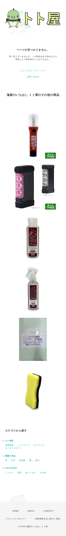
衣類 (19, 472)
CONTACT (48, 511)
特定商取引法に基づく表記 (47, 519)
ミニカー (9, 472)
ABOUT (31, 511)
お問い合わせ (33, 77)
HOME (15, 511)
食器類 (22, 460)
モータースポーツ (13, 448)
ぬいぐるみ (30, 472)
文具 (13, 460)
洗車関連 (9, 445)
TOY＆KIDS (11, 468)
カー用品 (9, 441)
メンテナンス (23, 445)
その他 (43, 472)
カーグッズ (39, 445)
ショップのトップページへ (33, 71)
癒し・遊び (34, 460)
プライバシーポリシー (16, 519)
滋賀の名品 (10, 456)
